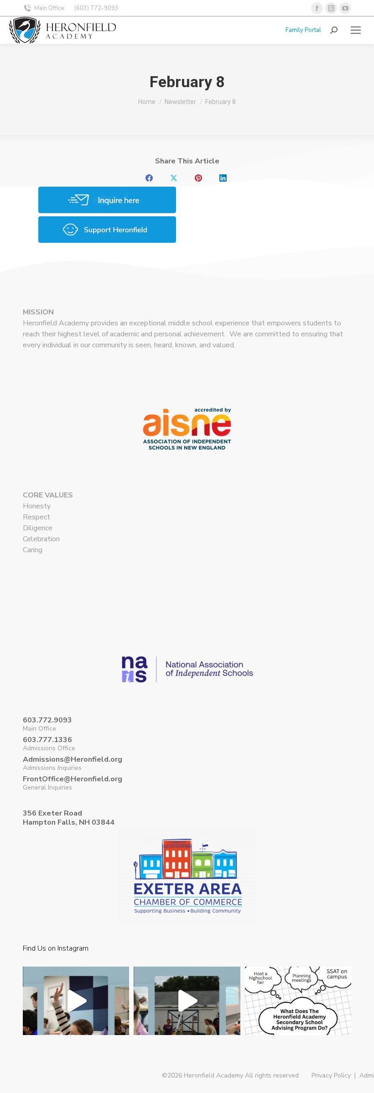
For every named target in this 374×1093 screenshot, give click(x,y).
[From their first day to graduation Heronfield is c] (298, 1020)
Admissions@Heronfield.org (72, 759)
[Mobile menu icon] (356, 30)
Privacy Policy (331, 1075)
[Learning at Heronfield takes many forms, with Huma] (187, 1020)
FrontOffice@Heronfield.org (72, 779)
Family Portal (303, 30)
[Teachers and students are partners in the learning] (76, 1020)
